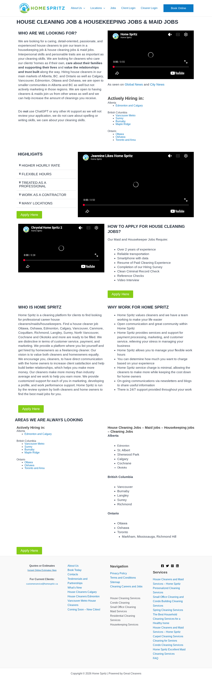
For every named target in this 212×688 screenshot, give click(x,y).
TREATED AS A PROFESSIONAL (32, 184)
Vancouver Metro (125, 115)
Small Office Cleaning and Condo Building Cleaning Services (168, 601)
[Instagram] (172, 565)
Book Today (74, 570)
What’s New (75, 587)
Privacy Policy (118, 573)
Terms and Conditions (123, 577)
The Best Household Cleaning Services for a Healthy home (166, 619)
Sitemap (115, 582)
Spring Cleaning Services (168, 610)
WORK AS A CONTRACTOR (44, 195)
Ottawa (120, 134)
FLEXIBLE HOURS (37, 174)
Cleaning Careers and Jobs (126, 586)
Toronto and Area (126, 139)
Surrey (119, 118)
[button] (83, 8)
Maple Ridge (123, 124)
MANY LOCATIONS (37, 203)
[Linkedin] (177, 565)
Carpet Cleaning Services (168, 636)
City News (157, 84)
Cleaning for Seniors (165, 640)
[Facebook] (162, 565)
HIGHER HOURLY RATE (41, 165)
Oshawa (120, 136)
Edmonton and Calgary (129, 105)
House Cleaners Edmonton (84, 596)
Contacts (73, 574)
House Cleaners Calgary (82, 592)
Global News (134, 84)
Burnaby (121, 121)
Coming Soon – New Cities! (84, 609)
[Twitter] (167, 565)
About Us (73, 565)
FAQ (155, 658)
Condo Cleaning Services (168, 645)
